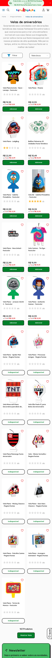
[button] (3, 10)
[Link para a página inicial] (4, 16)
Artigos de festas (15, 17)
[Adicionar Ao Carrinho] (13, 109)
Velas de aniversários (34, 17)
